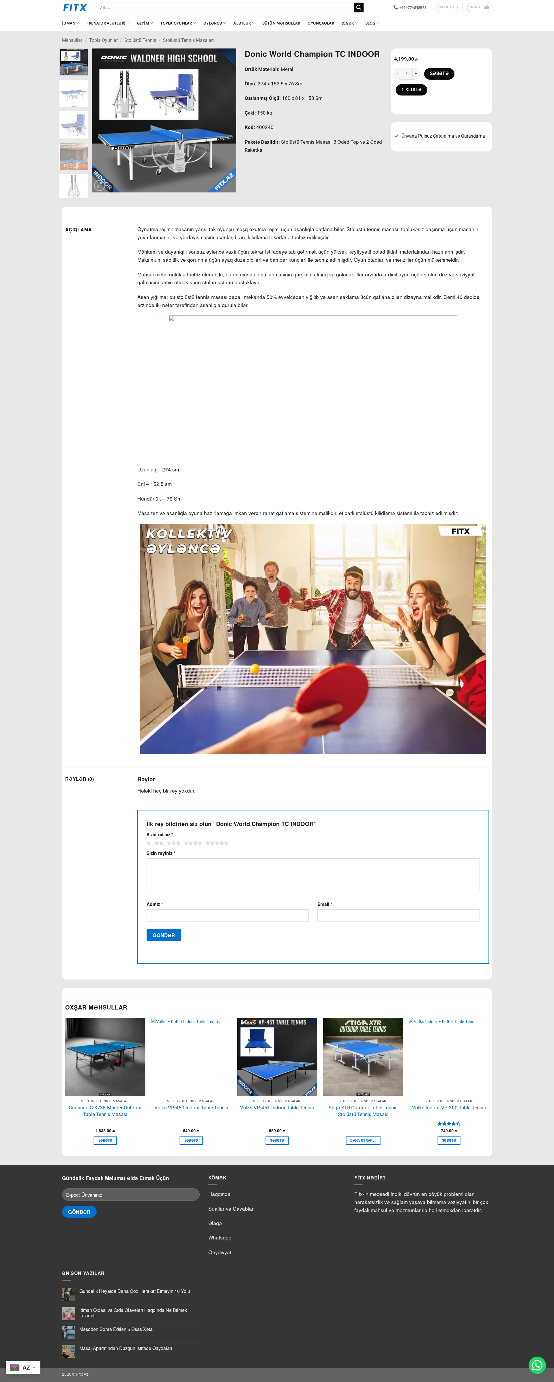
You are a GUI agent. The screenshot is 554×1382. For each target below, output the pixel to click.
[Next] (226, 120)
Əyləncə (212, 23)
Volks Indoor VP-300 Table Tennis (449, 1108)
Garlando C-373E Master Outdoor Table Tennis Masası (105, 1111)
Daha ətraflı (363, 1140)
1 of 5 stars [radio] (148, 843)
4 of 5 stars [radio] (192, 843)
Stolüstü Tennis (140, 40)
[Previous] (102, 120)
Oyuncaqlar (321, 23)
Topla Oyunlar (176, 23)
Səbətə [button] (105, 1140)
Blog (370, 23)
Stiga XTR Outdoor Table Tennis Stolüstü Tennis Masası (363, 1111)
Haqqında (219, 1193)
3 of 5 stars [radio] (173, 843)
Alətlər (242, 23)
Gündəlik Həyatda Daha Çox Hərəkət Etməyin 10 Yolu (134, 1291)
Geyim (143, 23)
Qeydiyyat (219, 1252)
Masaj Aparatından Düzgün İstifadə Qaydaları (125, 1348)
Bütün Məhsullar (281, 23)
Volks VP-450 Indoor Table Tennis (191, 1108)
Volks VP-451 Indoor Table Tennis (277, 1108)
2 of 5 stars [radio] (158, 843)
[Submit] (359, 7)
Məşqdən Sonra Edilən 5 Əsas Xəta (116, 1329)
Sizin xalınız (160, 834)
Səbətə (439, 73)
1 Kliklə (411, 89)
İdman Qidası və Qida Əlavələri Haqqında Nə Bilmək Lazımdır (133, 1312)
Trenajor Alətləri (106, 23)
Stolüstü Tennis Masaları (188, 40)
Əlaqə (215, 1222)
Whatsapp (219, 1237)
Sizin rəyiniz (161, 853)
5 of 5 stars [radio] (216, 843)
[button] (479, 7)
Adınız (155, 904)
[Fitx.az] (75, 7)
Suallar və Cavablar (231, 1208)
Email (324, 904)
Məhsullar (72, 40)
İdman (68, 23)
